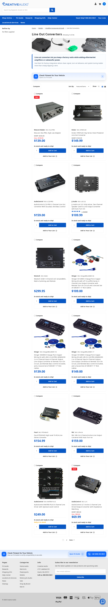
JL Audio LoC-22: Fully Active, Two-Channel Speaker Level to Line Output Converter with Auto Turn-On (87, 206)
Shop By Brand (25, 584)
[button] (103, 602)
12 (98, 86)
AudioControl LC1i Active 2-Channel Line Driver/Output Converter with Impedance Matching (87, 507)
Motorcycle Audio (26, 578)
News (23, 22)
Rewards (29, 18)
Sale (21, 581)
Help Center (52, 18)
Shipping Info (40, 18)
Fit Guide (19, 18)
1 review (84, 212)
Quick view (50, 112)
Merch (22, 587)
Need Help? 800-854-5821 (86, 18)
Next (71, 540)
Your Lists (102, 18)
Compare (36, 86)
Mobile (22, 575)
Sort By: (71, 86)
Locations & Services (10, 22)
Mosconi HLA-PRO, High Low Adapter (47, 133)
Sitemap (5, 584)
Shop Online (7, 18)
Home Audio (24, 566)
